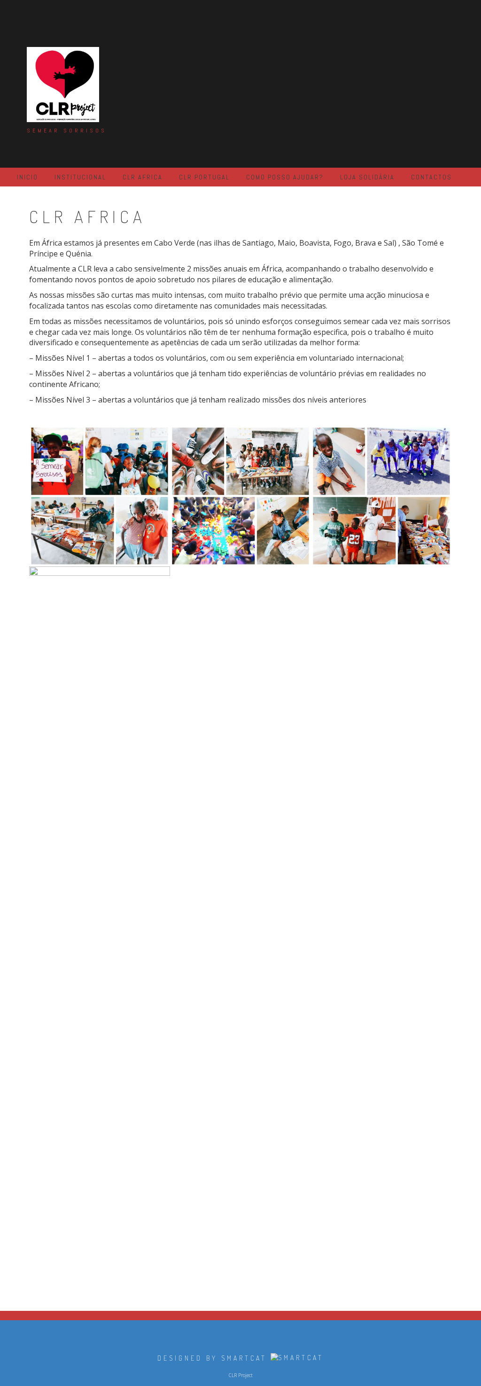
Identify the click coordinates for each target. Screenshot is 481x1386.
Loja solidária (367, 177)
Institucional (80, 177)
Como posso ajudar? (285, 177)
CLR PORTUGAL (204, 177)
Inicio (27, 177)
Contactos (431, 177)
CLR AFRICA (143, 177)
